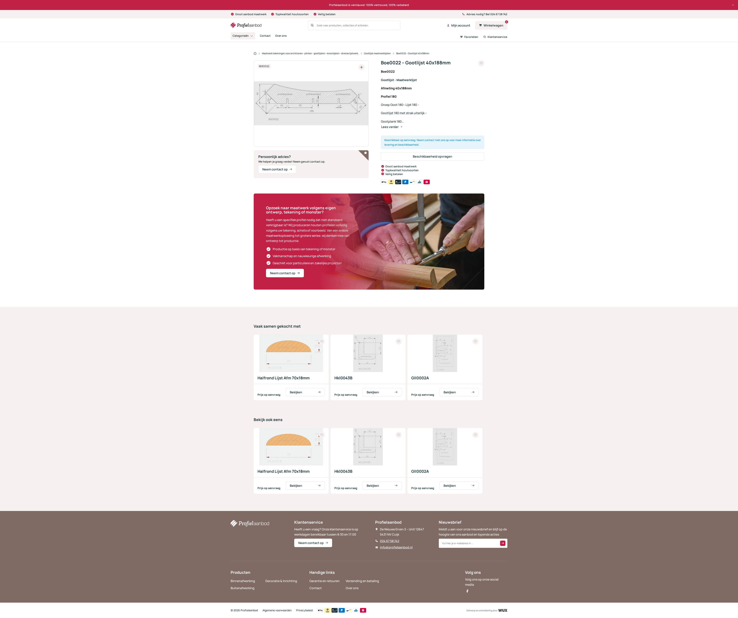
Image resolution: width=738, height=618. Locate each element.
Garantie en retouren (324, 581)
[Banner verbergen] (733, 5)
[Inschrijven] (502, 543)
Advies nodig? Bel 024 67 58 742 (486, 14)
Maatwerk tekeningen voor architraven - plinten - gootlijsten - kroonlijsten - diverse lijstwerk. (310, 53)
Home (255, 53)
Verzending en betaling (362, 581)
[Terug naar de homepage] (246, 25)
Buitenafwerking (242, 588)
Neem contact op (275, 169)
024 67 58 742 (389, 541)
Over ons (281, 35)
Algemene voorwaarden (277, 610)
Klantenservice (497, 37)
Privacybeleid (304, 610)
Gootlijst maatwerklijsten (377, 53)
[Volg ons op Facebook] (467, 591)
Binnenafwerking (243, 581)
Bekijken (296, 392)
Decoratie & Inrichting (281, 581)
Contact (265, 35)
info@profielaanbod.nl (396, 547)
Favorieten (471, 37)
